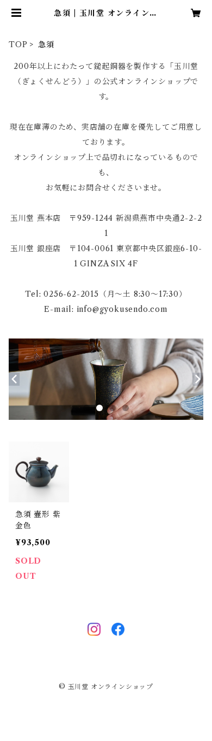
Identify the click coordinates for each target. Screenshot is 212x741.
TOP (18, 44)
